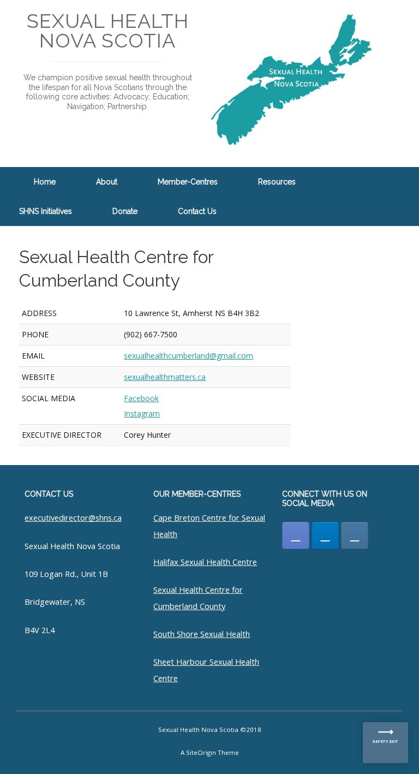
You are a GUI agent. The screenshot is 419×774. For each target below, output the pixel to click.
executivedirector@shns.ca (73, 517)
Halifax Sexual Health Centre (205, 561)
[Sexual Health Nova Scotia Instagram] (354, 535)
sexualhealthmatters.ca (165, 377)
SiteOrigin (201, 752)
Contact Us (197, 211)
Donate (124, 211)
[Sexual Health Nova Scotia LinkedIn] (325, 535)
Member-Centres (188, 181)
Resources (277, 181)
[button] (403, 196)
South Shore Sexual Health (201, 633)
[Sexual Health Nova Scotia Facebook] (295, 535)
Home (45, 181)
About (106, 181)
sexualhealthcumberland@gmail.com (188, 355)
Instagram (142, 413)
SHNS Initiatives (45, 211)
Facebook (141, 398)
